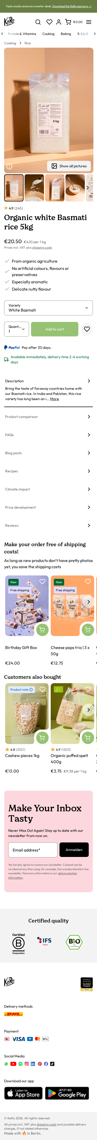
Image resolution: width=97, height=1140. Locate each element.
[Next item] (88, 188)
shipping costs (42, 247)
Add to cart (55, 329)
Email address (26, 850)
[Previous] (2, 34)
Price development (20, 507)
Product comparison (21, 416)
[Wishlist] (49, 22)
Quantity (15, 326)
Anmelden (74, 849)
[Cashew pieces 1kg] (27, 728)
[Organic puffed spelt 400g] (72, 728)
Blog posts (13, 453)
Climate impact (17, 489)
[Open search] (38, 22)
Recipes (11, 471)
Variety (14, 305)
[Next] (95, 34)
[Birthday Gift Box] (27, 620)
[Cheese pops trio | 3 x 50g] (72, 620)
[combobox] (47, 310)
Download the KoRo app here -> (72, 6)
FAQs (9, 434)
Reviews (12, 525)
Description (14, 381)
